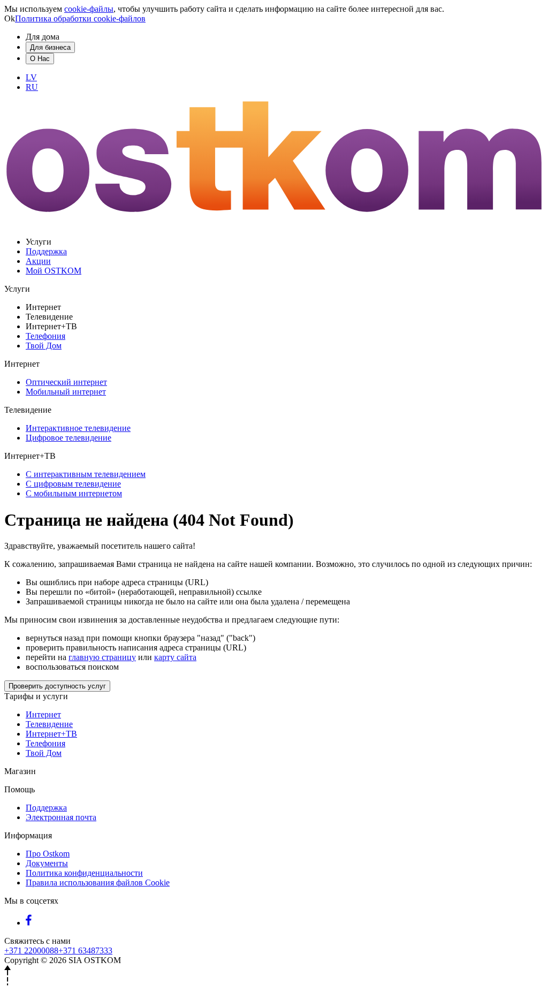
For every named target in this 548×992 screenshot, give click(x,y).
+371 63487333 (85, 950)
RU (32, 87)
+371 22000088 (31, 950)
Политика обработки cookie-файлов (80, 18)
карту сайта (175, 657)
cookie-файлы (88, 8)
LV (31, 77)
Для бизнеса (50, 47)
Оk (9, 18)
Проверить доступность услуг (57, 686)
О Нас (40, 59)
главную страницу (102, 657)
